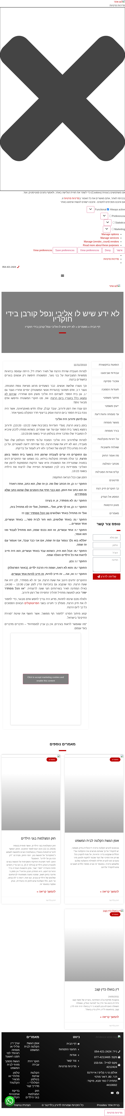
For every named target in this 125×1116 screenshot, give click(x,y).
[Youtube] (112, 1093)
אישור (119, 250)
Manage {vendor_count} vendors (101, 241)
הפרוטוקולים (31, 603)
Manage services (109, 238)
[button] (62, 99)
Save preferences (64, 250)
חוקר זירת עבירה (33, 1063)
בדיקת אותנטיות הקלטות (14, 1094)
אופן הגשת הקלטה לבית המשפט (97, 840)
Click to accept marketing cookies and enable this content (45, 679)
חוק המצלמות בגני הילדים (38, 838)
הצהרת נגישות (22, 1105)
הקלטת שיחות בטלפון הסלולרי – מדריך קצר (33, 1079)
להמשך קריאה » (109, 891)
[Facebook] (117, 1093)
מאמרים (82, 326)
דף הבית (95, 326)
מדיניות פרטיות (71, 198)
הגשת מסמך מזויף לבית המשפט (12, 1064)
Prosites (102, 1105)
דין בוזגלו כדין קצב (107, 989)
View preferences (89, 250)
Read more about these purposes (101, 245)
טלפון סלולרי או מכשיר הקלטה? (14, 1077)
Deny (108, 250)
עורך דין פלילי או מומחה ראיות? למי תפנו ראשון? (12, 1050)
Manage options (110, 234)
